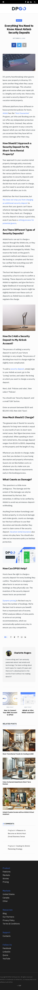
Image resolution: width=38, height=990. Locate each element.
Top (19, 985)
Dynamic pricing (9, 600)
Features (6, 871)
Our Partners (8, 917)
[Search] (34, 2)
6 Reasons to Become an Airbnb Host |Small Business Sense (17, 833)
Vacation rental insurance (20, 532)
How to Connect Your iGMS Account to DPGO (10, 712)
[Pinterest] (18, 637)
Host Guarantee (22, 113)
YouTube (6, 958)
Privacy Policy (8, 920)
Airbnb (5, 113)
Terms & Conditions (11, 923)
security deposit (17, 369)
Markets (6, 875)
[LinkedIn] (25, 637)
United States (9, 894)
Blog (5, 913)
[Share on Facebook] (14, 45)
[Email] (21, 637)
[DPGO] (19, 8)
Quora (5, 955)
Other (5, 901)
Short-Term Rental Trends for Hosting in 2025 (18, 754)
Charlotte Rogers (22, 652)
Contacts (6, 936)
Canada (6, 898)
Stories (6, 878)
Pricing (6, 882)
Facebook (7, 948)
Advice (19, 20)
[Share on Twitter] (19, 45)
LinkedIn (6, 952)
